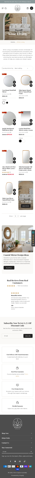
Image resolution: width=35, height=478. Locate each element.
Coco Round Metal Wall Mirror (9, 91)
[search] (6, 8)
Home (13, 42)
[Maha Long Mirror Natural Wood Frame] (9, 188)
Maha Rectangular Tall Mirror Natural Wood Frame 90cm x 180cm (25, 168)
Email (4, 451)
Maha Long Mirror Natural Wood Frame (8, 199)
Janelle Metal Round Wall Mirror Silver (8, 129)
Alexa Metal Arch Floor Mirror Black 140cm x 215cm (9, 168)
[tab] (19, 86)
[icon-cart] (28, 8)
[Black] (7, 102)
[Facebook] (10, 461)
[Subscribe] (31, 451)
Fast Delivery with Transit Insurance (17, 354)
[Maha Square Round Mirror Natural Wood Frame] (25, 80)
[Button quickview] (14, 82)
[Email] (20, 461)
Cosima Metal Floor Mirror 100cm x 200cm (26, 129)
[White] (3, 102)
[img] (11, 286)
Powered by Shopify (17, 475)
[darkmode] (31, 8)
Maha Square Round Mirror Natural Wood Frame (25, 91)
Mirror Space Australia (20, 472)
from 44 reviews (23, 285)
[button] (33, 238)
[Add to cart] (14, 85)
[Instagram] (15, 461)
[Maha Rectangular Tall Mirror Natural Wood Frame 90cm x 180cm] (25, 156)
